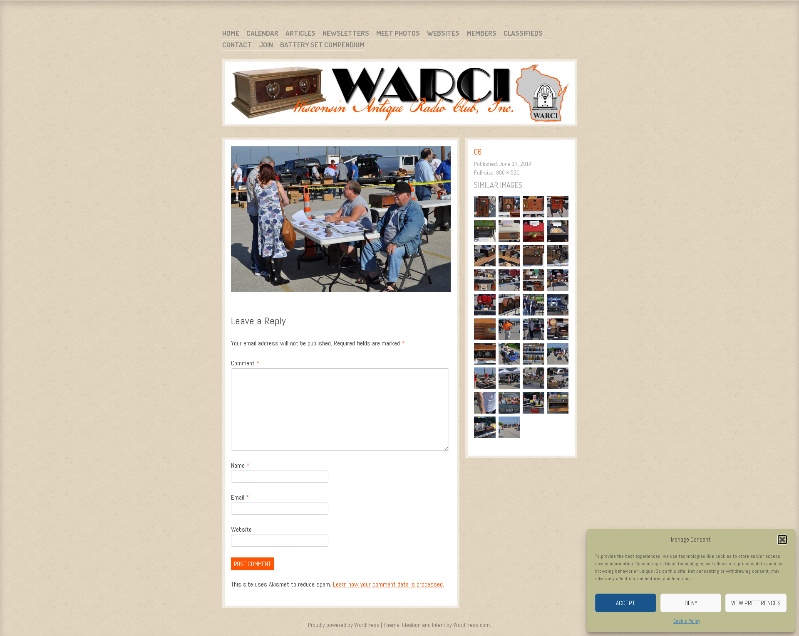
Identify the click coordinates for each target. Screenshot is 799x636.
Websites (443, 33)
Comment (245, 363)
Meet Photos (398, 33)
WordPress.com (471, 625)
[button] (782, 539)
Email (240, 497)
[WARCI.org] (399, 94)
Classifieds (523, 33)
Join (266, 44)
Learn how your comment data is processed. (388, 584)
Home (230, 33)
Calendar (262, 33)
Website (241, 529)
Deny (691, 603)
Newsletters (346, 33)
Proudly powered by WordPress (344, 625)
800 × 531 (507, 172)
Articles (300, 33)
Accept (625, 603)
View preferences (756, 603)
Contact (237, 44)
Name (240, 465)
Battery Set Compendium (322, 44)
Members (481, 33)
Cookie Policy (686, 621)
